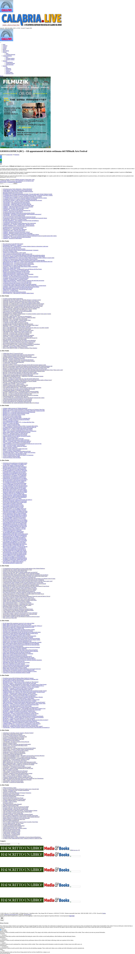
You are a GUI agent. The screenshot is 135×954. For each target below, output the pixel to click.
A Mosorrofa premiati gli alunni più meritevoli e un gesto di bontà (17, 399)
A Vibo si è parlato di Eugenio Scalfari (11, 456)
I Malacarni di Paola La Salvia (9, 787)
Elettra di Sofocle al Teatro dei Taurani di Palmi (13, 680)
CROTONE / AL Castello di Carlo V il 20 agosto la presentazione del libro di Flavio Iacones (23, 303)
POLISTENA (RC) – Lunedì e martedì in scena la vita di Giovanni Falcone (19, 714)
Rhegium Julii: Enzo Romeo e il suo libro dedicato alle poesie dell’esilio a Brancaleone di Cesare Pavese (26, 586)
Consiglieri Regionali (10, 54)
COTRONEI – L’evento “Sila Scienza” (11, 315)
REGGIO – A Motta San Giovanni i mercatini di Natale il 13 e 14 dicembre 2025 (21, 392)
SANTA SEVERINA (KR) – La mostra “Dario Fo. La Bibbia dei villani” (19, 317)
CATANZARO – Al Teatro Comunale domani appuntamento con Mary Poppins (20, 713)
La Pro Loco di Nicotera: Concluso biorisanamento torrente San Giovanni (19, 216)
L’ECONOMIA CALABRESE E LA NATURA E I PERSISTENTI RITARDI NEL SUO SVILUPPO (14, 542)
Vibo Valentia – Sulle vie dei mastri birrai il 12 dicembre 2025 (16, 418)
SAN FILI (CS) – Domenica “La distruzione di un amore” (16, 774)
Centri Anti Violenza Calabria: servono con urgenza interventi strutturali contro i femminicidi (23, 579)
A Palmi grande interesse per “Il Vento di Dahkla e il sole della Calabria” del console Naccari (23, 593)
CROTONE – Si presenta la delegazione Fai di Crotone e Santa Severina (19, 341)
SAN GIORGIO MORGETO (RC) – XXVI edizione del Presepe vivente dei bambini (22, 387)
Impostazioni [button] (66, 915)
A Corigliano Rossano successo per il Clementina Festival (15, 278)
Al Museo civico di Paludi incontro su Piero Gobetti (14, 252)
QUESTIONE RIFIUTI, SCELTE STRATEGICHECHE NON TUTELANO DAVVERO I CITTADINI (15, 539)
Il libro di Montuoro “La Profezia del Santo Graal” (14, 819)
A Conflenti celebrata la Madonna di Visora (12, 221)
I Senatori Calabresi (10, 59)
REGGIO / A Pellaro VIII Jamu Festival (12, 377)
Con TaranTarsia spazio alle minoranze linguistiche (14, 248)
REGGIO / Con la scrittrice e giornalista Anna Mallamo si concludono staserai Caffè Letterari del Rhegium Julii (27, 366)
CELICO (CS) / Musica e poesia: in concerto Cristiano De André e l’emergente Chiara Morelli (24, 256)
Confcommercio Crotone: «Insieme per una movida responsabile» (17, 311)
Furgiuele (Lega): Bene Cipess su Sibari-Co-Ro (13, 628)
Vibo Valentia (6, 50)
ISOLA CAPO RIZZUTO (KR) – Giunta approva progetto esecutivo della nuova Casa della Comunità (26, 327)
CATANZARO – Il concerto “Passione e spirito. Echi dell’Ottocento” (18, 749)
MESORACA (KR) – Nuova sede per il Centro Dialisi (15, 318)
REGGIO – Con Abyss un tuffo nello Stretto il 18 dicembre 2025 (17, 394)
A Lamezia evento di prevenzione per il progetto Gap (14, 227)
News (7, 53)
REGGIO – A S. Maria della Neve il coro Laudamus (14, 382)
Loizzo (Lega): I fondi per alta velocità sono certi (13, 661)
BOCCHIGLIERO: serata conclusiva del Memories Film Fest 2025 (18, 288)
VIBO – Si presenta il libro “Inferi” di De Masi (13, 438)
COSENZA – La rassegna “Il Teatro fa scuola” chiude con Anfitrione (18, 688)
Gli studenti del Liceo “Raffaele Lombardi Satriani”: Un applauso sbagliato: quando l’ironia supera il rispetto (27, 313)
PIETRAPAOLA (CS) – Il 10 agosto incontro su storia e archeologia (18, 262)
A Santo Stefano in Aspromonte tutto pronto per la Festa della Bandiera (18, 354)
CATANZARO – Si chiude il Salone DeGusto (13, 209)
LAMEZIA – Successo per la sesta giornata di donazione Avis (16, 210)
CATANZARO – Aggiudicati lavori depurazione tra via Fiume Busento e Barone (21, 234)
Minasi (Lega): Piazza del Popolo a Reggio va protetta (15, 667)
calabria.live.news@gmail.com (11, 914)
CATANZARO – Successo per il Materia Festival (14, 215)
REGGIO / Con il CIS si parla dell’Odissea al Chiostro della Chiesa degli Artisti (20, 373)
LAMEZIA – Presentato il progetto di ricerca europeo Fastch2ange (17, 233)
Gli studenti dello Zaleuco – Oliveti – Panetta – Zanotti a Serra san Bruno (19, 452)
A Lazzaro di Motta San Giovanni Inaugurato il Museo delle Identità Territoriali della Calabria (23, 397)
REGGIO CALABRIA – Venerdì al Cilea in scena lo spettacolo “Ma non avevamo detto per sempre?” (25, 719)
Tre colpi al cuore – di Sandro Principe (11, 834)
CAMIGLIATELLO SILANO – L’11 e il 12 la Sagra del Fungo (17, 281)
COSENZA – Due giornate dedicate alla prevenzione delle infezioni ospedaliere (20, 276)
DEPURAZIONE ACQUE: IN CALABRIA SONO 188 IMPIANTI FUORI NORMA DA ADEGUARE (15, 524)
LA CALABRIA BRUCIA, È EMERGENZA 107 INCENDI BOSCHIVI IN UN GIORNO (13, 532)
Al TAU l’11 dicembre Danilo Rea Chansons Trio (14, 735)
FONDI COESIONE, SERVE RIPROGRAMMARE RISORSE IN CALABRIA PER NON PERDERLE (15, 496)
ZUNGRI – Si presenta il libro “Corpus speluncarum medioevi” (17, 441)
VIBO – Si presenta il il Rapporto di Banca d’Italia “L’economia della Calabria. (20, 426)
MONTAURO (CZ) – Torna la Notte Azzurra (13, 228)
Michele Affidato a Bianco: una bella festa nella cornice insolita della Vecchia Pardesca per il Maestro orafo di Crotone (29, 578)
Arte (7, 67)
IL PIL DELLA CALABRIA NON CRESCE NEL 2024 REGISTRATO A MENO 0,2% (13, 562)
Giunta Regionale (9, 64)
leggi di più (71, 915)
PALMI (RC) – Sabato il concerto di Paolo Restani (14, 753)
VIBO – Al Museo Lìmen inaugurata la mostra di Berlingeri (16, 439)
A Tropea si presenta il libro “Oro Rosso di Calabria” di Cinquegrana (18, 455)
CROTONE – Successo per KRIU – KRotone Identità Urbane (17, 320)
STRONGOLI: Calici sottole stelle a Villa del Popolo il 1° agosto (17, 310)
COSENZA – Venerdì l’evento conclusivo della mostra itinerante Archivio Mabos (21, 286)
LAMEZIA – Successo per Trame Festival (12, 238)
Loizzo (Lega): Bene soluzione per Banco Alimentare (15, 648)
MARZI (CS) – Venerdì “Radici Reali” (11, 267)
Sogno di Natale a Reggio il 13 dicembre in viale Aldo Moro (16, 390)
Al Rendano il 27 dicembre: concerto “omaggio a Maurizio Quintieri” (18, 732)
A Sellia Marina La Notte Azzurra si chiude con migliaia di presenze (18, 191)
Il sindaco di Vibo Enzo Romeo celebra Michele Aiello (15, 571)
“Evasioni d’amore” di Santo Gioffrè (11, 794)
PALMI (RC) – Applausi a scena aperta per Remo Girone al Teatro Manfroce (20, 721)
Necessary (4, 929)
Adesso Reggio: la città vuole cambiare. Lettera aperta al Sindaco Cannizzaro (20, 588)
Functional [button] (2, 933)
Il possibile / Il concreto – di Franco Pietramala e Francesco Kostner (18, 814)
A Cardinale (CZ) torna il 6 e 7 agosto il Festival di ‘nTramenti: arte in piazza (20, 199)
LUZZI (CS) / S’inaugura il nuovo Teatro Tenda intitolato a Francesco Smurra (20, 259)
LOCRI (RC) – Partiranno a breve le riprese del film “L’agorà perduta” (18, 698)
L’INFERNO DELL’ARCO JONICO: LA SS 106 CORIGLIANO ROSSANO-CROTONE (14, 529)
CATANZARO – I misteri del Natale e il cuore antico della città (17, 204)
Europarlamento (9, 62)
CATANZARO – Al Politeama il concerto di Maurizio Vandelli (17, 767)
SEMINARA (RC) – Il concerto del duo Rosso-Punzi (15, 760)
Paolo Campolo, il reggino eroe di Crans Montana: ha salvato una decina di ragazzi (21, 616)
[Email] (67, 163)
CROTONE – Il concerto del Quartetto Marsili (13, 782)
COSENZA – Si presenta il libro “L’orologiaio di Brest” (15, 279)
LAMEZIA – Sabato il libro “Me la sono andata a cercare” (16, 208)
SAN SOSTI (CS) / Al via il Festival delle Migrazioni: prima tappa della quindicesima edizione (24, 255)
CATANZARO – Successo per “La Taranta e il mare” (15, 219)
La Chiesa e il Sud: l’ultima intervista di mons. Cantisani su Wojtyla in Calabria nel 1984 (22, 838)
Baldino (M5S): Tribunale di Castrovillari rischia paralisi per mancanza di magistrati (21, 647)
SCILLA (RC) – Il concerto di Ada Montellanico (11, 182)
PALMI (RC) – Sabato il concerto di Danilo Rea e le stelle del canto (18, 768)
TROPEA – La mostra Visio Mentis (11, 423)
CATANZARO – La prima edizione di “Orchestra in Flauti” (16, 759)
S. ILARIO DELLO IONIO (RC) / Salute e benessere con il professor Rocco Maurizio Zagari (24, 371)
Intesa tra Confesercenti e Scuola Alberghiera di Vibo (14, 453)
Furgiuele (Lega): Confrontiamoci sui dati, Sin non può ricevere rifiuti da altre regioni (22, 632)
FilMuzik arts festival (19, 179)
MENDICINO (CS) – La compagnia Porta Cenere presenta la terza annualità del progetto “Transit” (25, 690)
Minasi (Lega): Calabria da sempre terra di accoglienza (15, 655)
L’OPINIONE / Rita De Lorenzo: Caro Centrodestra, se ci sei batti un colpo (17, 180)
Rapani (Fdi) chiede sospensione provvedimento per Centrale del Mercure (19, 658)
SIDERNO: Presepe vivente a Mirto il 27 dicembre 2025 (15, 385)
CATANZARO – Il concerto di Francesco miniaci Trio (15, 772)
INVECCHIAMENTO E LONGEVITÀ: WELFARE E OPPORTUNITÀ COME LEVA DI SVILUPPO (15, 471)
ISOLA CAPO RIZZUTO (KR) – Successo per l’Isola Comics (17, 329)
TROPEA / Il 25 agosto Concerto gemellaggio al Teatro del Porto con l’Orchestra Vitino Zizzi (23, 409)
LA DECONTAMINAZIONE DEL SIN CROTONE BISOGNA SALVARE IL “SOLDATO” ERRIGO (15, 527)
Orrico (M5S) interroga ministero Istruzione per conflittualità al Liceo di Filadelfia (21, 643)
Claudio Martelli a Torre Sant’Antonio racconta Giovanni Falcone (17, 190)
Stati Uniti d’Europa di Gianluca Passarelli (12, 804)
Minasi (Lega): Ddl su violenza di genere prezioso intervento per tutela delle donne (21, 644)
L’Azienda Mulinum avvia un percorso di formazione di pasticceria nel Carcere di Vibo (22, 443)
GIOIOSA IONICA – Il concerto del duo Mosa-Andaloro (15, 750)
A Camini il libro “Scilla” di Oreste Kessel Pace (13, 362)
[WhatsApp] (67, 160)
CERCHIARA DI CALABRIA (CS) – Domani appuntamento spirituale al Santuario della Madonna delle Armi (27, 261)
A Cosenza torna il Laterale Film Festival (12, 247)
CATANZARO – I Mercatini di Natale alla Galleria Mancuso (16, 202)
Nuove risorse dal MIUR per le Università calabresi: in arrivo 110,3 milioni (19, 590)
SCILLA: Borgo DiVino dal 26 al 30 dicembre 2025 (14, 386)
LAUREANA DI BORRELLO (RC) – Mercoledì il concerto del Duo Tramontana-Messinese (23, 755)
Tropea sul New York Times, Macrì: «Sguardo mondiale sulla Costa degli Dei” (20, 572)
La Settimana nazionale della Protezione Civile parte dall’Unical (17, 283)
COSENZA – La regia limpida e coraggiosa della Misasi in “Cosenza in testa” (20, 694)
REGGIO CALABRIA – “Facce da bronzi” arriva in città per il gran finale (19, 683)
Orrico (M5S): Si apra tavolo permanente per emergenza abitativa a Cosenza (20, 671)
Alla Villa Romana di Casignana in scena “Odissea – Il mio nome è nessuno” (20, 357)
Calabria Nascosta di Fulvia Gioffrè (11, 805)
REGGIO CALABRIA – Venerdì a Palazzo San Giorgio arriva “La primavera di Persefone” (23, 717)
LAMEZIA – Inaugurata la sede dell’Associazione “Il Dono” (16, 232)
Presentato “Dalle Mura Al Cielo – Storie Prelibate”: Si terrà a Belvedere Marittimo (21, 573)
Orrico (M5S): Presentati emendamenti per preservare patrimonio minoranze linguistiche (22, 660)
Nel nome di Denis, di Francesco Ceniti (11, 830)
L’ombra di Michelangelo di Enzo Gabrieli (12, 827)
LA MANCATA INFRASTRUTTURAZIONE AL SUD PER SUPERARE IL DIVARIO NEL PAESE (14, 550)
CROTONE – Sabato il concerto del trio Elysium (14, 765)
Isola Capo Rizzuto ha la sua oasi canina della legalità (15, 339)
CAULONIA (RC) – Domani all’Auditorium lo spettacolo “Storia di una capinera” (21, 722)
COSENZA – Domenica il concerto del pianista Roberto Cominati (17, 773)
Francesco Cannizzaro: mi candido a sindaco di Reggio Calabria (17, 605)
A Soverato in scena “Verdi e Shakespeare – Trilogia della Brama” (17, 189)
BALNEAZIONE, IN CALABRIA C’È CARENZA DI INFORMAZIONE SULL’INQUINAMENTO (15, 537)
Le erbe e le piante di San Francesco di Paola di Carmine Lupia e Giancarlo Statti (21, 789)
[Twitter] (67, 158)
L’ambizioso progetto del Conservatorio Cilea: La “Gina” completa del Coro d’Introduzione (23, 778)
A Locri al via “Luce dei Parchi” (10, 363)
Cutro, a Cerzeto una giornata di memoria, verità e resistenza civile (17, 254)
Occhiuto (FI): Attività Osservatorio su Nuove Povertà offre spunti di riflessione (20, 651)
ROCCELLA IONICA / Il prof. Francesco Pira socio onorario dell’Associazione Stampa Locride (24, 364)
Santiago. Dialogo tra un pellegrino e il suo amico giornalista (16, 818)
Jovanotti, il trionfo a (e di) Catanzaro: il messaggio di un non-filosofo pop (19, 577)
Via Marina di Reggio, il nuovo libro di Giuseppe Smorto (15, 809)
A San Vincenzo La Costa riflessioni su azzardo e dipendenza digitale (18, 610)
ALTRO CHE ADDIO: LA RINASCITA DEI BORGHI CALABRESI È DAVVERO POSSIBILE (15, 466)
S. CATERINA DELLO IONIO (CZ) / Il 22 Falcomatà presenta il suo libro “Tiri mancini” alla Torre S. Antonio (28, 195)
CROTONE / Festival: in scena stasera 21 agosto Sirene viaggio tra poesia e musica (21, 302)
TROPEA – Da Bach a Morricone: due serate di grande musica (17, 744)
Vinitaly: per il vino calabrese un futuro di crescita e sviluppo (16, 601)
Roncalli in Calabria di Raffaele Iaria (11, 820)
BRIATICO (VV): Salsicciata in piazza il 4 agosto (14, 414)
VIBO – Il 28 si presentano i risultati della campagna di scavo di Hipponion (19, 431)
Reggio (4, 49)
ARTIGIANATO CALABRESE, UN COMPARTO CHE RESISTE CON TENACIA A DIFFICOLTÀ (14, 476)
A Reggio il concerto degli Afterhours (11, 740)
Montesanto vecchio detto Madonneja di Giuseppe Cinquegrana (17, 792)
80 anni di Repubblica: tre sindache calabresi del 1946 (15, 607)
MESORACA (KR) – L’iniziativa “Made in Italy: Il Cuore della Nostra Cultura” (20, 325)
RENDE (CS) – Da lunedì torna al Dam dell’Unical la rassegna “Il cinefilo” (19, 700)
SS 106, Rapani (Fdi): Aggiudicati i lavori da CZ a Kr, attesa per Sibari (18, 623)
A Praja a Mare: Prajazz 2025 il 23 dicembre (12, 734)
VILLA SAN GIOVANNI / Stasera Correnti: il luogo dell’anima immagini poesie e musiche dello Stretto (26, 367)
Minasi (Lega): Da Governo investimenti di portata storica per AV (17, 656)
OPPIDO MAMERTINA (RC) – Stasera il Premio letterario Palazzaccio (19, 591)
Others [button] (1, 949)
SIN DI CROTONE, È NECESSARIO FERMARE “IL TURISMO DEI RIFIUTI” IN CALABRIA (14, 481)
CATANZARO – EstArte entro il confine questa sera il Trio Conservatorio (19, 223)
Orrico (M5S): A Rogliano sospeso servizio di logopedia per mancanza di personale (21, 638)
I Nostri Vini (8, 69)
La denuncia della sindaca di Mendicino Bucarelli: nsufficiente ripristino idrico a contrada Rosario (24, 285)
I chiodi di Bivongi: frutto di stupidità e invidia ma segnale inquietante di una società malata (23, 582)
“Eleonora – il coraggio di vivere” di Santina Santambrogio (16, 790)
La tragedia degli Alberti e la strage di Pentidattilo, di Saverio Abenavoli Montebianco (22, 837)
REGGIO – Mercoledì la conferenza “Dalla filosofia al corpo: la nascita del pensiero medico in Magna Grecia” (27, 380)
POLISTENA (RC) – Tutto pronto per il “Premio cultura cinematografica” (19, 695)
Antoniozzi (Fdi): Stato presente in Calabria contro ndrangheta (16, 634)
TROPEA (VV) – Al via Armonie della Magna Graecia (15, 745)
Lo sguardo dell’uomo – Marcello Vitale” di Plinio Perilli (15, 808)
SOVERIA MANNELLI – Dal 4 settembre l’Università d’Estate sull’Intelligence (21, 220)
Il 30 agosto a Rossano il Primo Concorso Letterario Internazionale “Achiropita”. (21, 250)
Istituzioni (5, 60)
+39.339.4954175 (27, 914)
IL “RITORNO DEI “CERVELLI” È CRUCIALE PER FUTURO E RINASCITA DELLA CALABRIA (15, 519)
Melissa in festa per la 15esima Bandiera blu (12, 312)
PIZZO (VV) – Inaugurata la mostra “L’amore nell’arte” (15, 433)
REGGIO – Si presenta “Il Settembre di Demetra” (14, 358)
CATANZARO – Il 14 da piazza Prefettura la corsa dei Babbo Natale (18, 205)
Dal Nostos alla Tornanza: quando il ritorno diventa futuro (15, 595)
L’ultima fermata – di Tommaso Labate (11, 833)
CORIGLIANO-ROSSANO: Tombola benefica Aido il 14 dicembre (18, 274)
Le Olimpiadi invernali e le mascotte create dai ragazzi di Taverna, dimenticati (20, 612)
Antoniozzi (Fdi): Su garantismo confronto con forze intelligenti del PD (18, 670)
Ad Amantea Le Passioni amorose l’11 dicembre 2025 (15, 736)
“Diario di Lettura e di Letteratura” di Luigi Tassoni (14, 799)
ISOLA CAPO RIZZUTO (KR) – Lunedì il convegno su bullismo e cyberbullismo (21, 344)
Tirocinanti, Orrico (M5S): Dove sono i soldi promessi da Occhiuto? (18, 630)
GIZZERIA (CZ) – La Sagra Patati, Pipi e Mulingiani (15, 229)
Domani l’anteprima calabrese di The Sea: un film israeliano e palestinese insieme (21, 585)
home (4, 44)
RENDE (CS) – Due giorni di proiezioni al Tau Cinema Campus (17, 706)
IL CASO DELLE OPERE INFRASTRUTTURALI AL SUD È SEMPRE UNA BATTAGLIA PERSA (15, 517)
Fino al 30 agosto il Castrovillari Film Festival (13, 243)
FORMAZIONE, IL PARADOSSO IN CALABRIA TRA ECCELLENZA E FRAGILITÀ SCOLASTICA (15, 479)
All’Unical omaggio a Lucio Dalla (10, 769)
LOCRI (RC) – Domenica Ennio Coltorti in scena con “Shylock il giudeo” (19, 693)
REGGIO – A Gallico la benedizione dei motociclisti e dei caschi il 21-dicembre (20, 395)
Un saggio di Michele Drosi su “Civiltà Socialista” (14, 800)
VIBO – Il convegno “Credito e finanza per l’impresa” (15, 446)
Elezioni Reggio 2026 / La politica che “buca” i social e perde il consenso (19, 598)
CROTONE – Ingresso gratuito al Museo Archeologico (15, 346)
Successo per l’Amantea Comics (10, 251)
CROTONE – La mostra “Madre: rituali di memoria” (14, 321)
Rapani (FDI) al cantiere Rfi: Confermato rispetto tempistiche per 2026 (18, 627)
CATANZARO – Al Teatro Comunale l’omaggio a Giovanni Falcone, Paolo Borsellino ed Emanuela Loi (26, 727)
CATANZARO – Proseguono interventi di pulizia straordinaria (17, 237)
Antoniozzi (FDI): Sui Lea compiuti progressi (13, 646)
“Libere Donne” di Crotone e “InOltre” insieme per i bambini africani (18, 345)
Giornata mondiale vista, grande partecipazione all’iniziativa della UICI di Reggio (21, 402)
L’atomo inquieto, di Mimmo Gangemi (11, 832)
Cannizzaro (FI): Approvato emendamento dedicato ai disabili (16, 672)
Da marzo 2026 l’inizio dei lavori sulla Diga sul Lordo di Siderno (17, 400)
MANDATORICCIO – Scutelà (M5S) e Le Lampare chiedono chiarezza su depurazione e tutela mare (25, 246)
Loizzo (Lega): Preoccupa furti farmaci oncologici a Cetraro (16, 665)
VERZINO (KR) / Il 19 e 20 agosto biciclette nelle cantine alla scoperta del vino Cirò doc (23, 306)
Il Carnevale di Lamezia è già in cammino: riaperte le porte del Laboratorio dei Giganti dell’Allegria (25, 218)
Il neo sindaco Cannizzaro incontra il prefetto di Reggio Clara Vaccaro (18, 597)
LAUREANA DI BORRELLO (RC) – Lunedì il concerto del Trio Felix (19, 757)
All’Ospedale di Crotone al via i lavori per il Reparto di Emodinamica (18, 343)
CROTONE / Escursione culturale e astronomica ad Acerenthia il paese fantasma (21, 301)
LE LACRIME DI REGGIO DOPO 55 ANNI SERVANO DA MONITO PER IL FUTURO (13, 507)
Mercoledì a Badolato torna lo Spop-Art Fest (13, 192)
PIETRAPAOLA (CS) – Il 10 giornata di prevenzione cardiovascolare (18, 264)
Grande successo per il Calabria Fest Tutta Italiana (14, 751)
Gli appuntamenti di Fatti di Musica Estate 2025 (13, 739)
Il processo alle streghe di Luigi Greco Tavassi (13, 797)
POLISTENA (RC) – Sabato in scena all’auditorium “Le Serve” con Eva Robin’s (21, 687)
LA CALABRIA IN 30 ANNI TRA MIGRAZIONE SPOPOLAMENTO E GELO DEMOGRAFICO (14, 555)
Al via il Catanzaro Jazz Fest (9, 746)
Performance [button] (3, 937)
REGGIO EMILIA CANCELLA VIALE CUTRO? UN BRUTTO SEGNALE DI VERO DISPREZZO (14, 469)
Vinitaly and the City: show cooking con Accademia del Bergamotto (18, 375)
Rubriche (5, 66)
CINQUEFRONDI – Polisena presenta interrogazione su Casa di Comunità (19, 381)
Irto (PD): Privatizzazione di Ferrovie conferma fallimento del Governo (18, 657)
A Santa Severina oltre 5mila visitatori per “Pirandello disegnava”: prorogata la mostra (22, 299)
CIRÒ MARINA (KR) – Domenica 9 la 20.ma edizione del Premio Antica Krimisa (21, 307)
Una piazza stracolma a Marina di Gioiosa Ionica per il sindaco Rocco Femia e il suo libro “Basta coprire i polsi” (28, 581)
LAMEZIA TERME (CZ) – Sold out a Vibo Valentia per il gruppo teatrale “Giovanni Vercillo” (24, 692)
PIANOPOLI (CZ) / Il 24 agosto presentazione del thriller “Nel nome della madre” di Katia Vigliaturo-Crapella (27, 194)
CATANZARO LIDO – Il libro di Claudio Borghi (14, 230)
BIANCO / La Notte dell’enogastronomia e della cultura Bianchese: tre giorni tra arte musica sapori (25, 368)
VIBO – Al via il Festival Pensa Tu (10, 437)
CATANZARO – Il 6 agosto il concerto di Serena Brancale (16, 741)
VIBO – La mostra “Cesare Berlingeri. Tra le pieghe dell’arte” (16, 442)
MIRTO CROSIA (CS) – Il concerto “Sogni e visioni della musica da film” (19, 762)
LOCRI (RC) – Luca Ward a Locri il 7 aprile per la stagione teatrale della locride (21, 704)
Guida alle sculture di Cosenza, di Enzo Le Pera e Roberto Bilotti (17, 811)
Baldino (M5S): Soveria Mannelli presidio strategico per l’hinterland (18, 653)
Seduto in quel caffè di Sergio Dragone (11, 829)
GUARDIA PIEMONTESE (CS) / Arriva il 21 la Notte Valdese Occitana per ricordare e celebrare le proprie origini (28, 257)
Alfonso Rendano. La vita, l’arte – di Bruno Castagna (15, 828)
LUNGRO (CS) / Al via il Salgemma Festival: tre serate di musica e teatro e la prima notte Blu (24, 260)
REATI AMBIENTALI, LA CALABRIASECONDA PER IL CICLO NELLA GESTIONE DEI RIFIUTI (17, 499)
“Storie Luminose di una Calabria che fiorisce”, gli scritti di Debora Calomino (20, 810)
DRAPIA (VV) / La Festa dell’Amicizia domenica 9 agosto (16, 413)
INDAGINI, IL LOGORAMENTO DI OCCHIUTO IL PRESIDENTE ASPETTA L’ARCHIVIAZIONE (15, 474)
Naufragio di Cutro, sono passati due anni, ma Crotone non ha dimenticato (19, 340)
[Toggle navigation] (0, 42)
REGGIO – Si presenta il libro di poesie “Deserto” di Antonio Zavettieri (19, 361)
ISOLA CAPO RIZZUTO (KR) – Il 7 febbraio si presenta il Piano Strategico (20, 348)
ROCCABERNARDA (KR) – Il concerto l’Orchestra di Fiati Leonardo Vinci (20, 763)
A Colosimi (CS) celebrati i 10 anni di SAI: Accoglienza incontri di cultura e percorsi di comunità (24, 583)
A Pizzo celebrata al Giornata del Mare (11, 424)
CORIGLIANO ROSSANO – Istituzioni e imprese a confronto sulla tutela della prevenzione (23, 280)
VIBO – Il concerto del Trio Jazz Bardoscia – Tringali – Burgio (17, 776)
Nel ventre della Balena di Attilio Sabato (12, 824)
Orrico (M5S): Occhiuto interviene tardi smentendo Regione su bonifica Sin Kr (20, 633)
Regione (5, 52)
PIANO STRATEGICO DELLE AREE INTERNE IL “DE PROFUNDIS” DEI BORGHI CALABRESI (15, 514)
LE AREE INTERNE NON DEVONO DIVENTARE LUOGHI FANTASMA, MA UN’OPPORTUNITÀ (15, 486)
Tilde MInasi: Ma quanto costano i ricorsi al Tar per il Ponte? (16, 662)
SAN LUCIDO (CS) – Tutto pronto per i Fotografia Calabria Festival (18, 293)
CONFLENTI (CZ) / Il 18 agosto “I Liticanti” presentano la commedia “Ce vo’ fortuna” (22, 196)
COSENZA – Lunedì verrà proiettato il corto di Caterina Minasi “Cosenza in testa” (21, 699)
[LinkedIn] (67, 162)
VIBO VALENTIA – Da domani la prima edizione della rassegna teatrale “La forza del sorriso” (24, 702)
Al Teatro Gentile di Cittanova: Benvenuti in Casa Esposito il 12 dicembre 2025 (20, 679)
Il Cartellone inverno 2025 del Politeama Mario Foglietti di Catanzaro (18, 678)
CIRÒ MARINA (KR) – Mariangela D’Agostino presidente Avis (17, 331)
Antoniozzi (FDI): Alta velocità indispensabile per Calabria (16, 666)
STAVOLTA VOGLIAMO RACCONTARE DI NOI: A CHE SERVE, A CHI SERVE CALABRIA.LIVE (15, 463)
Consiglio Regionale (10, 63)
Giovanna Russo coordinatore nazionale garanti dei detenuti (16, 615)
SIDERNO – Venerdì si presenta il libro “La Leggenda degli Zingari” (18, 359)
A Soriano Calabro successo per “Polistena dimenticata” (15, 408)
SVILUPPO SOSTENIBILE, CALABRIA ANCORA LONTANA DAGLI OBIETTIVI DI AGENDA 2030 (15, 512)
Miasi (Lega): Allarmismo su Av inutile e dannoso (14, 663)
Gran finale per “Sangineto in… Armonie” (12, 245)
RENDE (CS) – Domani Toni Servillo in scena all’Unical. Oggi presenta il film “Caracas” (23, 726)
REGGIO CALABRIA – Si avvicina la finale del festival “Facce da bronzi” (19, 712)
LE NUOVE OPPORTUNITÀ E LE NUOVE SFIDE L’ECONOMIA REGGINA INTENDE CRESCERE (15, 522)
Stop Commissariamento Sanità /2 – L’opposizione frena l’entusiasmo (18, 604)
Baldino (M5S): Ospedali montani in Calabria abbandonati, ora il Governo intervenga (22, 668)
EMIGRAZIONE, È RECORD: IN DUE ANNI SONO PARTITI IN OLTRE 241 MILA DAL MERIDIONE (15, 534)
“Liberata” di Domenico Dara (9, 791)
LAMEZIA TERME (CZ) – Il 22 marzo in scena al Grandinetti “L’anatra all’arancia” (22, 723)
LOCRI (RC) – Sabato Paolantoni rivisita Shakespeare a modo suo (17, 689)
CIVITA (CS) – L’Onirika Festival (10, 290)
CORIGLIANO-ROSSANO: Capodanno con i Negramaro (16, 273)
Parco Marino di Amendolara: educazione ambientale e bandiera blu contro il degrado (22, 592)
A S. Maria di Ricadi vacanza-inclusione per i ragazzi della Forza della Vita (19, 427)
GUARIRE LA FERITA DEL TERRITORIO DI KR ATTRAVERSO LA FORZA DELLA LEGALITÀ (15, 560)
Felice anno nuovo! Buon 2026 (10, 617)
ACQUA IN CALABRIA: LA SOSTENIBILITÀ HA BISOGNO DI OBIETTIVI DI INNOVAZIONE (15, 557)
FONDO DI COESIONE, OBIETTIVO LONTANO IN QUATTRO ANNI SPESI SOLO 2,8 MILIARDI (15, 501)
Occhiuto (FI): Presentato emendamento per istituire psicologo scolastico (19, 629)
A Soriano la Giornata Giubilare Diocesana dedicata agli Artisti (17, 451)
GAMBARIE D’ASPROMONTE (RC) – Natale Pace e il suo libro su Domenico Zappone (23, 376)
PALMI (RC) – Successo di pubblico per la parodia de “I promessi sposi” (19, 711)
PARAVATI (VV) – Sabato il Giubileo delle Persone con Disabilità (18, 428)
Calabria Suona (9, 72)
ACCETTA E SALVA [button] (5, 953)
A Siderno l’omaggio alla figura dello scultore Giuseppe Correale (17, 356)
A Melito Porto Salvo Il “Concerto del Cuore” (13, 353)
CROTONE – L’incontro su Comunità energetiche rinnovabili (16, 326)
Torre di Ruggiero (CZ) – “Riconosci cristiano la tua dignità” (16, 201)
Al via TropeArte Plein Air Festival (10, 420)
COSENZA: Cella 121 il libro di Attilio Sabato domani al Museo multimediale (20, 266)
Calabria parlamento (7, 55)
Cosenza (5, 47)
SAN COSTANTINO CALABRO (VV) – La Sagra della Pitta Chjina (18, 422)
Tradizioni (8, 71)
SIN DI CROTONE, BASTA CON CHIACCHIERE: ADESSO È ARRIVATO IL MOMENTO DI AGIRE (15, 491)
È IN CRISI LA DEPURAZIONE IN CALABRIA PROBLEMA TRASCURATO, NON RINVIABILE (15, 489)
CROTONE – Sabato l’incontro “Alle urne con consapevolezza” (17, 316)
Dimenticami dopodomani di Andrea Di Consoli (13, 795)
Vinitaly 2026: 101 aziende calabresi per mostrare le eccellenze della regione (20, 600)
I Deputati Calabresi (10, 58)
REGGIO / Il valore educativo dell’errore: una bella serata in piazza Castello (20, 372)
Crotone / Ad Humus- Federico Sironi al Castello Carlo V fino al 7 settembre (20, 308)
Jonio (33, 179)
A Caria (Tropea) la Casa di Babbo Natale (12, 417)
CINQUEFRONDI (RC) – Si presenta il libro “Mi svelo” (15, 396)
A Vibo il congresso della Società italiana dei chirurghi (15, 434)
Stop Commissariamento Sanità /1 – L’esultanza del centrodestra (17, 602)
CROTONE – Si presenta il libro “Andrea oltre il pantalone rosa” (17, 332)
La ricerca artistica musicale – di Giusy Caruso (13, 823)
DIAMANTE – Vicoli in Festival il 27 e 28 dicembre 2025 (16, 270)
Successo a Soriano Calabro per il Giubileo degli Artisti (15, 448)
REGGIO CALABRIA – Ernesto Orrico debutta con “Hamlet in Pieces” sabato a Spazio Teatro (24, 703)
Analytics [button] (2, 941)
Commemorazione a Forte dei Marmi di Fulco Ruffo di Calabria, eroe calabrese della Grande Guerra (25, 576)
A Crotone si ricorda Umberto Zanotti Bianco (13, 298)
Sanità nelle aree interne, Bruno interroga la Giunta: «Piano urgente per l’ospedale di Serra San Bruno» (25, 574)
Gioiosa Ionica (28, 179)
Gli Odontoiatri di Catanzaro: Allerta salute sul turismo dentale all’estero (19, 213)
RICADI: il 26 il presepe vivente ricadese (12, 415)
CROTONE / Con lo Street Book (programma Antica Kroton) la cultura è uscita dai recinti (23, 305)
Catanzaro (5, 45)
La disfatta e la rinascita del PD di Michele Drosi (13, 825)
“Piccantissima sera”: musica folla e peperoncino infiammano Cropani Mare (19, 587)
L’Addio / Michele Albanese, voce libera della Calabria (15, 611)
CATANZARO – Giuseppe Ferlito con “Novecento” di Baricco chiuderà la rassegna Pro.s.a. (23, 685)
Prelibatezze (8, 68)
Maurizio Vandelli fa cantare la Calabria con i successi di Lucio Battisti (18, 764)
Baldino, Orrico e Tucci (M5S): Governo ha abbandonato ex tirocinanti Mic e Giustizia (22, 642)
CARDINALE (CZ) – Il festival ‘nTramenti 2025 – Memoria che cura (18, 224)
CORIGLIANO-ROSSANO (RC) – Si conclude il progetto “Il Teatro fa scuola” (21, 707)
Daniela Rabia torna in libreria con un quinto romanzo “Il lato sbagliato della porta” (21, 816)
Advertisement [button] (3, 945)
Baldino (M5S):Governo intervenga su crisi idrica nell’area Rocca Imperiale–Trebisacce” (22, 625)
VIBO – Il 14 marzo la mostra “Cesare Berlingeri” (14, 445)
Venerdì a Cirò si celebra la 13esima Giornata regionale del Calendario (18, 335)
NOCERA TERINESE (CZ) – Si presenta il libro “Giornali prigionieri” (19, 225)
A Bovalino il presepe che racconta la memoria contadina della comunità (19, 388)
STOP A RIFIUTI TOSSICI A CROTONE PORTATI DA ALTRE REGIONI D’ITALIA (13, 504)
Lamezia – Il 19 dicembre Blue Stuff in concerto (13, 738)
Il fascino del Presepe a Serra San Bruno (12, 457)
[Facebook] (67, 156)
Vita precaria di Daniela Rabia (9, 796)
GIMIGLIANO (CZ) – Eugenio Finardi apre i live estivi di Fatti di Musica (19, 748)
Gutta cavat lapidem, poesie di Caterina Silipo (13, 813)
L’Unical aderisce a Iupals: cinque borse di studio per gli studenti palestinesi (19, 284)
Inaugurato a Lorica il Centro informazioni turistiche (14, 292)
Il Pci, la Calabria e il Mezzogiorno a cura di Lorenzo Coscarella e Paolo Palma (20, 815)
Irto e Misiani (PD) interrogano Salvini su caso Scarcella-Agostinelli (18, 637)
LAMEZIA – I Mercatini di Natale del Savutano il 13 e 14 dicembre (18, 206)
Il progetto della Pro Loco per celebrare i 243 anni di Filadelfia (16, 436)
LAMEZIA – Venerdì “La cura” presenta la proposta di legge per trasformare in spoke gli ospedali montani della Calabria (30, 235)
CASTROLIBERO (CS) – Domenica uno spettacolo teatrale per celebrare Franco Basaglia (23, 716)
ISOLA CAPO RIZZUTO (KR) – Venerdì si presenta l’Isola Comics (18, 330)
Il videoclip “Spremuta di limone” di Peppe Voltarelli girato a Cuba (17, 777)
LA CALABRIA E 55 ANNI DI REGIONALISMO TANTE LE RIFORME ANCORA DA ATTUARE (14, 484)
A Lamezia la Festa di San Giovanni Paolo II (13, 211)
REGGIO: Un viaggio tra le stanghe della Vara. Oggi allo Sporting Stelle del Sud (21, 378)
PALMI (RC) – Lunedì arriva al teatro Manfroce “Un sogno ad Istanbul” (19, 718)
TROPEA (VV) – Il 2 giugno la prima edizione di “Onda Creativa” (18, 429)
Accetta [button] (61, 915)
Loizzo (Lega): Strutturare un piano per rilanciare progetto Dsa (17, 652)
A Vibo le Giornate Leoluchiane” (10, 447)
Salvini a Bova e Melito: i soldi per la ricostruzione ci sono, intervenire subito (20, 614)
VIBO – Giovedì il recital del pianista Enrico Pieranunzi (15, 770)
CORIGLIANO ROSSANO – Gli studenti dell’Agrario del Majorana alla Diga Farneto (22, 269)
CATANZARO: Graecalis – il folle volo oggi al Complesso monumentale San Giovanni (22, 200)
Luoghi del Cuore (10, 73)
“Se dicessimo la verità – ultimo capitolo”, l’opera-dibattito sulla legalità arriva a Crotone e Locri (24, 708)
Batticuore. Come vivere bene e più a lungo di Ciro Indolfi (16, 806)
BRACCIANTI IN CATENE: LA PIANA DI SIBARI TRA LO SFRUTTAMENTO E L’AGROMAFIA (15, 547)
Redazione (16, 154)
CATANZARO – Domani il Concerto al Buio (13, 781)
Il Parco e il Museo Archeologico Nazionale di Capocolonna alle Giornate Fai (20, 337)
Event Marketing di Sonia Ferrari (10, 835)
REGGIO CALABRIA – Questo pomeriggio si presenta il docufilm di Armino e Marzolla (23, 697)
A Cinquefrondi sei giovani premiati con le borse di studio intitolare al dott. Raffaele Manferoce (24, 568)
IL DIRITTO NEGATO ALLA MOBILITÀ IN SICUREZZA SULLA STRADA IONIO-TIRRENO (15, 494)
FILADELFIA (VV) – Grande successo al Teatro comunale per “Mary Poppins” (21, 682)
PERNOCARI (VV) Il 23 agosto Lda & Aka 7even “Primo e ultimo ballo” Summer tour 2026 (24, 410)
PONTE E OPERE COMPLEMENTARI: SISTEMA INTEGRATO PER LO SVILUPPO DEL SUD (15, 544)
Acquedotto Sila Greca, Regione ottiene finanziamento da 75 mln (17, 569)
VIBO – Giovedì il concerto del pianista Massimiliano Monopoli (17, 779)
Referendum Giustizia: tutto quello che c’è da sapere (14, 606)
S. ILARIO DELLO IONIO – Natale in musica (13, 383)
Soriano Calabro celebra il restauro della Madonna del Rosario (16, 432)
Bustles (104, 913)
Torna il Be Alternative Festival (10, 743)
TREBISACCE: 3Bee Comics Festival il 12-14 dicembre (15, 275)
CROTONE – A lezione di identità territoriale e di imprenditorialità (17, 336)
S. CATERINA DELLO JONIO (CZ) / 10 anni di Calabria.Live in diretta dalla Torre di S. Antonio (25, 197)
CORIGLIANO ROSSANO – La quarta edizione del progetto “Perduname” (20, 758)
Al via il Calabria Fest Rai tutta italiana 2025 (12, 754)
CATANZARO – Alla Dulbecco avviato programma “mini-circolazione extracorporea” (22, 214)
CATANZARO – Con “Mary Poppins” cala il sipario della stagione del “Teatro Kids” (22, 709)
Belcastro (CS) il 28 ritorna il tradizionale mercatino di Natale (16, 271)
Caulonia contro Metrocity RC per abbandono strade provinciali (17, 401)
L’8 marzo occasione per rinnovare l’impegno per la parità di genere (18, 609)
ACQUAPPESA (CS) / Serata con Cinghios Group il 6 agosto (17, 265)
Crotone (4, 48)
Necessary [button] (2, 928)
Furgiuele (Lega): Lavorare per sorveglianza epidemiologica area (17, 641)
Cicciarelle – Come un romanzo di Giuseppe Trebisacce (10, 802)
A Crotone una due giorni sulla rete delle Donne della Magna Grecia (18, 324)
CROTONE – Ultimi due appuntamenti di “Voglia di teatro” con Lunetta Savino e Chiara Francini (24, 684)
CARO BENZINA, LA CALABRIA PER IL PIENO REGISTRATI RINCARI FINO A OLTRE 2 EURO (15, 552)
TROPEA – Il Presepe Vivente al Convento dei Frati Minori (16, 419)
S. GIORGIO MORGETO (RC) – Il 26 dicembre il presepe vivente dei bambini (20, 391)
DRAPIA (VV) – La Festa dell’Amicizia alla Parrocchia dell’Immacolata (19, 412)
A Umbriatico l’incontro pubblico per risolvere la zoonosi (15, 322)
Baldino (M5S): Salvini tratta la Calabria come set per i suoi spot (17, 624)
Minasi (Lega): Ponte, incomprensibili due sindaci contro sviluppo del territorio (20, 649)
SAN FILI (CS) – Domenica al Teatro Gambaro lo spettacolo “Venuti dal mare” (20, 725)
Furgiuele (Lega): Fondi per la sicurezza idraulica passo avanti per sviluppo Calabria (21, 639)
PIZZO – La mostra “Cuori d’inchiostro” (12, 450)
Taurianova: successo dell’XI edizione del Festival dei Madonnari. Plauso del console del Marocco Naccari (26, 596)
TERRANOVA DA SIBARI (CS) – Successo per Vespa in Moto (17, 289)
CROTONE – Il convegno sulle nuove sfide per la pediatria (16, 334)
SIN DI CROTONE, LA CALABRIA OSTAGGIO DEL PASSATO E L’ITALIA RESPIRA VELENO (14, 509)
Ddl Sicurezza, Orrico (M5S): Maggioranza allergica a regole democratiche (19, 636)
